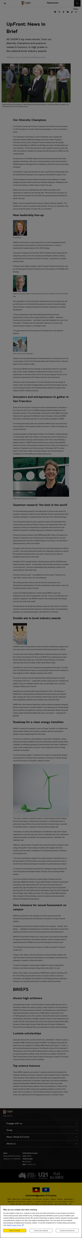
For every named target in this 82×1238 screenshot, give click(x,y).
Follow (75, 9)
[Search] (77, 3)
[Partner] (52, 3)
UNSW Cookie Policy (15, 1225)
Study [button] (9, 1130)
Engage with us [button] (14, 1123)
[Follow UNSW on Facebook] (63, 11)
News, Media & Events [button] (18, 1137)
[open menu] (5, 3)
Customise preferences (67, 1230)
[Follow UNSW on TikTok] (72, 11)
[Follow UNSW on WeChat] (68, 11)
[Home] (26, 3)
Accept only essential (41, 1230)
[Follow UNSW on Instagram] (59, 11)
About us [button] (11, 1143)
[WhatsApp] (76, 11)
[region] (41, 1221)
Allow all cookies (15, 1230)
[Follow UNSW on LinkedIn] (55, 11)
